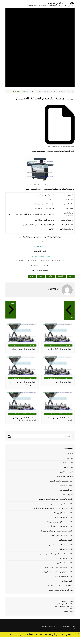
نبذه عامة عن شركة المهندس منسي (61, 590)
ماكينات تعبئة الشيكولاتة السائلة (59, 349)
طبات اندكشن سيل (66, 611)
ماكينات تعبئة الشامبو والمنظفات (23, 349)
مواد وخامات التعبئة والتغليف (63, 606)
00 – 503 (70, 458)
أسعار (70, 276)
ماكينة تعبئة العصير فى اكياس (63, 576)
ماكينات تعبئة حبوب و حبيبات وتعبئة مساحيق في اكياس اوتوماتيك (52, 508)
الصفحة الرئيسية (67, 601)
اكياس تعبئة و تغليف (66, 463)
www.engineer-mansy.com (40, 256)
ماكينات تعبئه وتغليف (66, 549)
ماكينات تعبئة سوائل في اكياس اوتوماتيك (60, 522)
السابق (70, 317)
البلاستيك (60, 276)
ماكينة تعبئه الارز (67, 581)
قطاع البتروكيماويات (66, 490)
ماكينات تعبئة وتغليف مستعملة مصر (61, 544)
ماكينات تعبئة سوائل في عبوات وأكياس (60, 526)
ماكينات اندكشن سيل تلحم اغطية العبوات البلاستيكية (56, 499)
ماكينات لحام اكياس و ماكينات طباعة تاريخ (59, 567)
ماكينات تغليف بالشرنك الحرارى (62, 558)
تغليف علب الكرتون (66, 472)
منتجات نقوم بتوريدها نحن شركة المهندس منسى (61, 146)
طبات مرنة (69, 609)
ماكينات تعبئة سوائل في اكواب (63, 517)
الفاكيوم (50, 276)
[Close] (78, 633)
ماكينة (31, 276)
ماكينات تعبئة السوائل (63, 382)
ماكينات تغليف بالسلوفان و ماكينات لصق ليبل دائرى (56, 554)
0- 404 (70, 453)
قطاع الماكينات (68, 494)
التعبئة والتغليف (68, 467)
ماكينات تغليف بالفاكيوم (65, 563)
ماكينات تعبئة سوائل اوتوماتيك (63, 513)
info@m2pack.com (40, 246)
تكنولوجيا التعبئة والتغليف (64, 476)
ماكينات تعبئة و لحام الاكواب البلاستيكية (60, 535)
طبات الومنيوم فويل (66, 485)
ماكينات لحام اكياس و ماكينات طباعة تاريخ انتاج (57, 572)
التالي (12, 303)
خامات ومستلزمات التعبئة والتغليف (61, 481)
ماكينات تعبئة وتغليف (66, 540)
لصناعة (40, 276)
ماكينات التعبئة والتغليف (61, 3)
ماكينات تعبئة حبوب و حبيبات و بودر (61, 504)
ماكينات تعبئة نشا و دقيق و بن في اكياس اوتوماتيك (56, 531)
